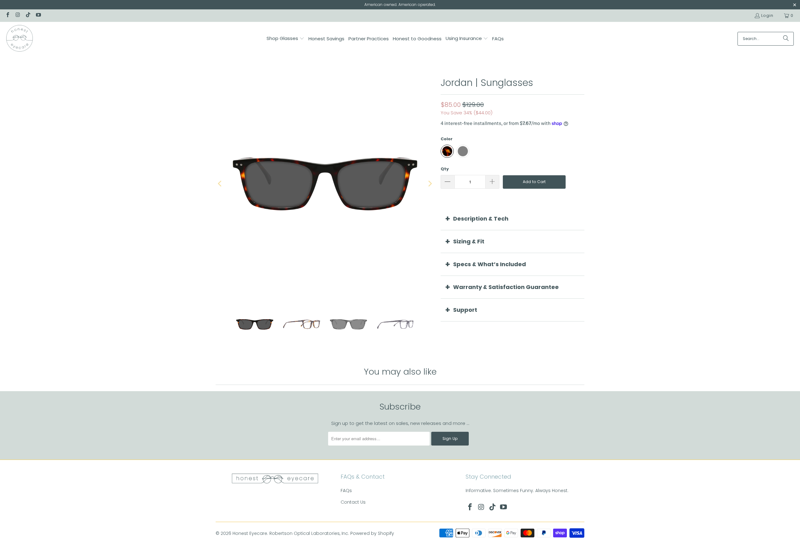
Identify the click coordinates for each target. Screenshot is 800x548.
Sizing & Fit (468, 241)
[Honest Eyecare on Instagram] (17, 15)
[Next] (430, 183)
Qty (445, 169)
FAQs (346, 490)
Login (767, 15)
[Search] (786, 39)
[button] (285, 39)
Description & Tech (480, 218)
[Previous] (220, 183)
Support (465, 310)
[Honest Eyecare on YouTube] (38, 15)
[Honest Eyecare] (19, 38)
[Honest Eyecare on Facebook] (7, 15)
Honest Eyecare (249, 533)
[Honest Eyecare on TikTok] (28, 15)
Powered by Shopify (372, 533)
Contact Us (353, 502)
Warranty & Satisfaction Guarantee (506, 287)
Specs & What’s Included (489, 264)
